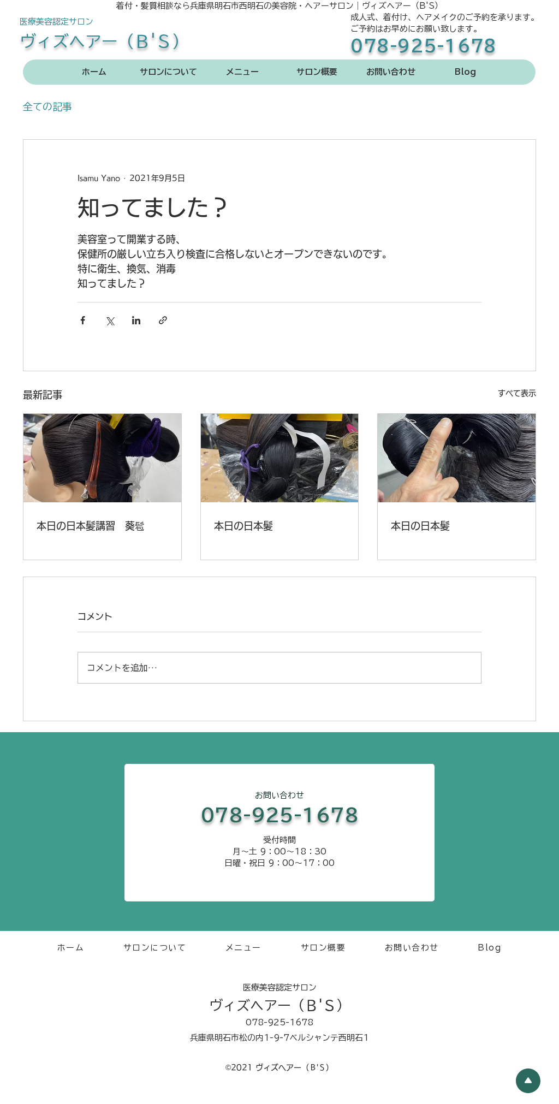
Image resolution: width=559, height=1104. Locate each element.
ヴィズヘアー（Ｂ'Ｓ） (104, 41)
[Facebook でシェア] (83, 320)
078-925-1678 (423, 46)
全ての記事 (47, 106)
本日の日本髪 (243, 526)
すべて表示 (517, 393)
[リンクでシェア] (163, 320)
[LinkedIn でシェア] (136, 320)
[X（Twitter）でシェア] (109, 320)
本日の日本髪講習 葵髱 (91, 526)
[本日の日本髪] (280, 458)
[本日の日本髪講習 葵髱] (102, 458)
